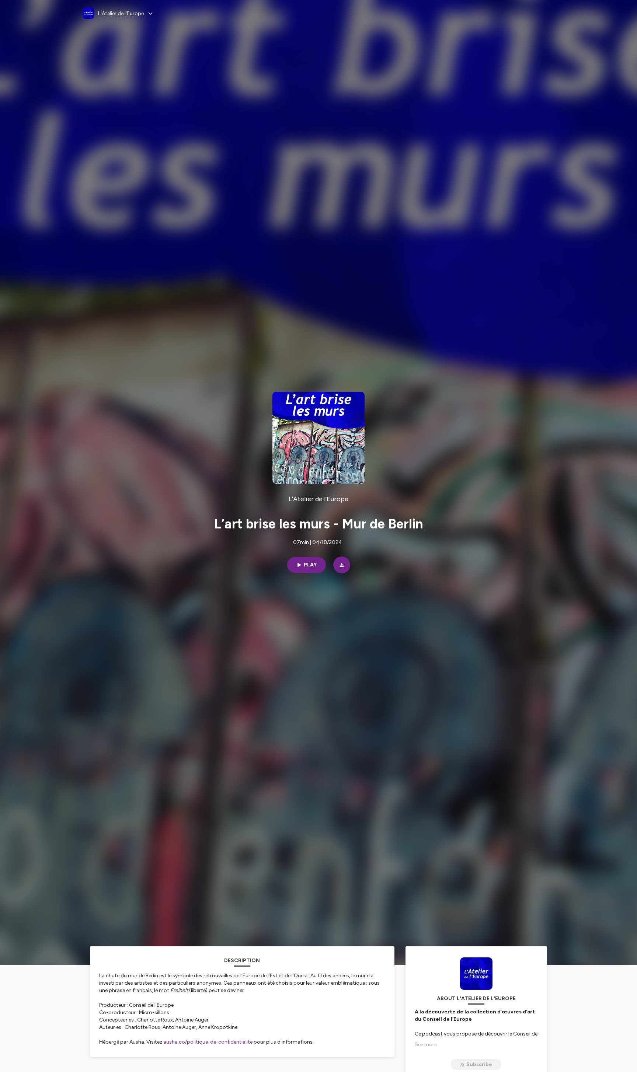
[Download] (341, 564)
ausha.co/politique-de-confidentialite (208, 1042)
